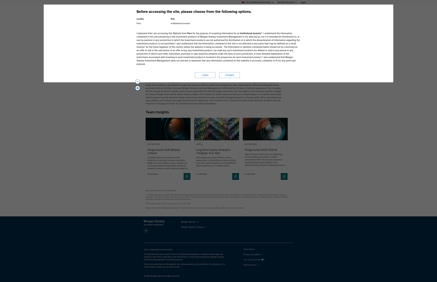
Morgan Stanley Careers (192, 227)
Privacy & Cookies (251, 254)
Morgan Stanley (188, 222)
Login (303, 2)
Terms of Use (249, 265)
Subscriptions (249, 249)
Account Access (285, 2)
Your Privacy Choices (252, 260)
